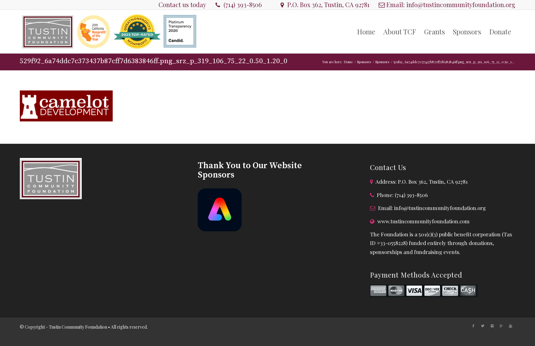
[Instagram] (492, 326)
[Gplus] (501, 326)
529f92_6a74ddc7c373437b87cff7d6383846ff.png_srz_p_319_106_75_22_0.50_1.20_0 (153, 61)
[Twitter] (482, 326)
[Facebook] (473, 326)
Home (348, 61)
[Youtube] (510, 326)
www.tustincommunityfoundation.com (423, 221)
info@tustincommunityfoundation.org (460, 4)
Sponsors (364, 61)
